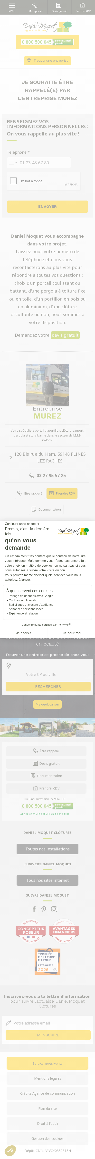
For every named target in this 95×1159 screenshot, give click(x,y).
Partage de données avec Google (31, 596)
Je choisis (23, 633)
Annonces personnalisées (26, 609)
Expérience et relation (23, 613)
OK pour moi (71, 633)
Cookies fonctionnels (23, 600)
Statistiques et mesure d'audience (31, 604)
